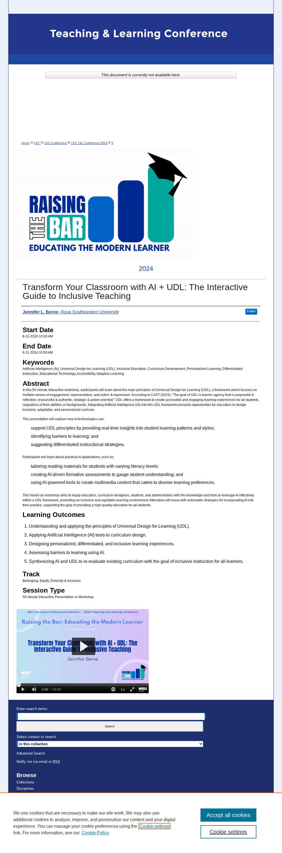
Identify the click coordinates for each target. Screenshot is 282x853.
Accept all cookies (228, 815)
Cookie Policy (95, 832)
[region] (141, 823)
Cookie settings (154, 826)
